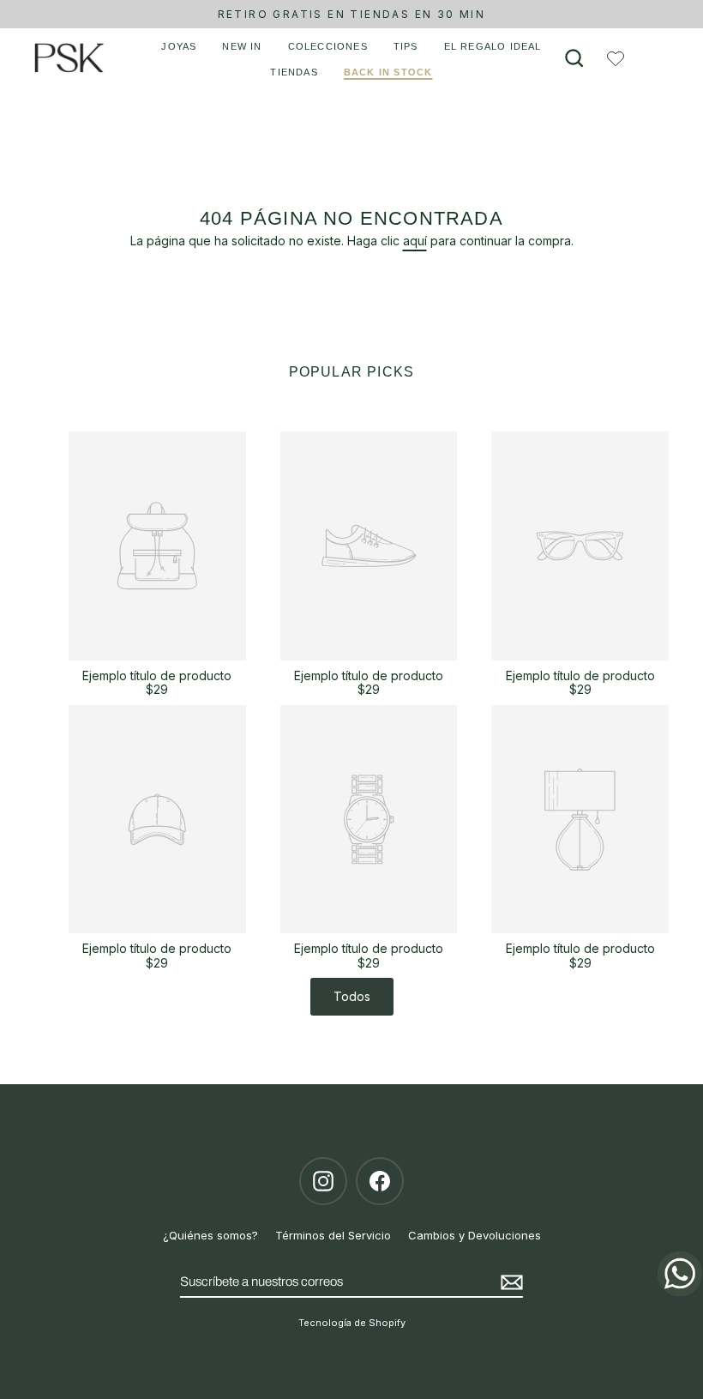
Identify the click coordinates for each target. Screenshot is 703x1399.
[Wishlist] (615, 58)
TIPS (406, 46)
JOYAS (178, 46)
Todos (351, 996)
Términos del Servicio (333, 1235)
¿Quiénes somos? (210, 1235)
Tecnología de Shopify (352, 1323)
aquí (415, 240)
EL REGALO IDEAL (493, 46)
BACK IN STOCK (388, 72)
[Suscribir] (509, 1282)
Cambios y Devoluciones (474, 1235)
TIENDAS (293, 72)
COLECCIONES (328, 46)
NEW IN (241, 46)
